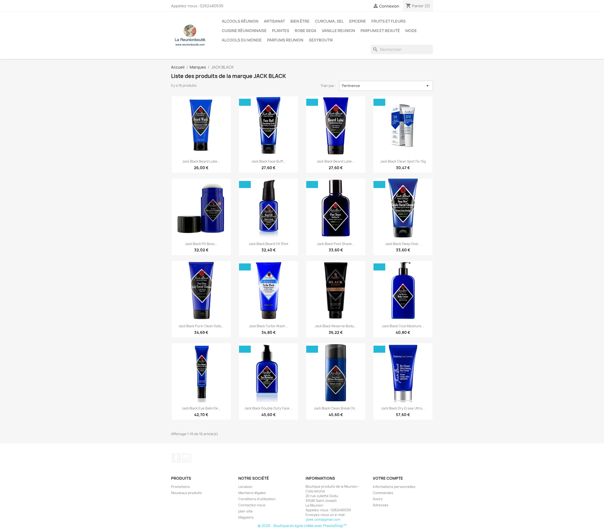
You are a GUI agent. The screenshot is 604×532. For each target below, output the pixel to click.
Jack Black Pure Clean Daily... (201, 326)
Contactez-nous (251, 505)
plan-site (245, 511)
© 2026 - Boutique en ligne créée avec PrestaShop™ (302, 525)
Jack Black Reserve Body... (336, 326)
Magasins (246, 517)
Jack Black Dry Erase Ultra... (403, 408)
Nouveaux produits (186, 493)
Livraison (245, 486)
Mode (411, 30)
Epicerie (357, 21)
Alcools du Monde (242, 40)
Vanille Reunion (338, 30)
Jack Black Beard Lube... (201, 161)
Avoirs (378, 499)
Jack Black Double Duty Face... (268, 408)
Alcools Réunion (240, 21)
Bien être (300, 21)
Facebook (176, 458)
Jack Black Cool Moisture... (403, 326)
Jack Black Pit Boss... (201, 243)
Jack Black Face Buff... (268, 161)
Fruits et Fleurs (388, 21)
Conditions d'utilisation (257, 499)
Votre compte (388, 478)
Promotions (180, 486)
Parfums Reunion (285, 40)
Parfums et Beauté (380, 30)
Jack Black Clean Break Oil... (335, 408)
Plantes (280, 30)
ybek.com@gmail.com (323, 519)
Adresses (380, 505)
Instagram (186, 458)
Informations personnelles (394, 486)
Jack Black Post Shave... (336, 243)
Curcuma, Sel (329, 21)
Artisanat (274, 21)
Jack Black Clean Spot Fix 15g (403, 161)
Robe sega (305, 30)
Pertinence (386, 86)
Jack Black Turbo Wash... (268, 326)
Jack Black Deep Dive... (403, 243)
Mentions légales (252, 493)
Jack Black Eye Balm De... (201, 408)
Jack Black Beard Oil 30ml (268, 243)
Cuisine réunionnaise (244, 30)
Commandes (383, 493)
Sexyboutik (321, 40)
